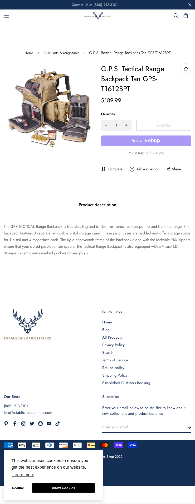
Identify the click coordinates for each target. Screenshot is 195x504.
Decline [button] (18, 488)
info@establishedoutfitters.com (28, 412)
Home (29, 53)
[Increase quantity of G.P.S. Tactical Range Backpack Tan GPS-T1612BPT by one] (126, 125)
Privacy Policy (113, 345)
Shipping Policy (114, 375)
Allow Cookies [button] (63, 488)
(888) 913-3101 (16, 406)
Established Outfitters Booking (126, 383)
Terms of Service (115, 360)
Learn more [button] (23, 474)
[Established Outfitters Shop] (97, 15)
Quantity (108, 114)
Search (107, 352)
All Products (112, 337)
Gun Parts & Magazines (61, 53)
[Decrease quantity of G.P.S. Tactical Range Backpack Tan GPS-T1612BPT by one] (106, 125)
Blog (106, 329)
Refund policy (113, 367)
